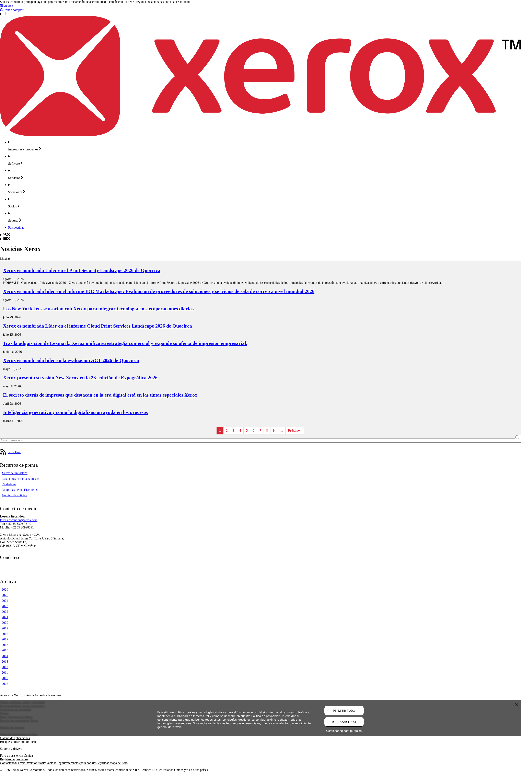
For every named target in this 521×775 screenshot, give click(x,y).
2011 (5, 672)
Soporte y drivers (11, 748)
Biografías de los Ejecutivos (19, 489)
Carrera (20, 763)
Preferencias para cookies (80, 763)
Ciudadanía (9, 484)
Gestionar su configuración (344, 730)
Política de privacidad (265, 715)
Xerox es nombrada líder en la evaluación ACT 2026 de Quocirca (71, 360)
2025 (5, 595)
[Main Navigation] (260, 239)
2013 (5, 661)
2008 (5, 683)
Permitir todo (344, 710)
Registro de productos (14, 759)
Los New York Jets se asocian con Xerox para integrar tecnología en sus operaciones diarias (98, 308)
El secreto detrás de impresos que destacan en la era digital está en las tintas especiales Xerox (100, 395)
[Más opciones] (260, 14)
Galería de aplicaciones (15, 738)
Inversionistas (34, 763)
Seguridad (102, 763)
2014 (5, 656)
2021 (5, 617)
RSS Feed (14, 452)
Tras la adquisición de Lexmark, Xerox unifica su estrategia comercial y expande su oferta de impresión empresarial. (125, 343)
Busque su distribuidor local (18, 741)
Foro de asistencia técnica (16, 755)
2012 (5, 667)
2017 (5, 639)
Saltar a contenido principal (17, 1)
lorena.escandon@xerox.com (18, 520)
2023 (5, 606)
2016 (5, 645)
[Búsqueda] (260, 235)
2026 (5, 589)
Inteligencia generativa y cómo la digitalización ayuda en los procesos (75, 412)
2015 (5, 650)
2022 (5, 611)
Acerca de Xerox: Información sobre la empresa (30, 695)
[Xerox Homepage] (260, 135)
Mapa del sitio (118, 763)
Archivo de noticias (14, 495)
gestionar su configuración (256, 719)
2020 (5, 622)
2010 (5, 678)
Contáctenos (8, 763)
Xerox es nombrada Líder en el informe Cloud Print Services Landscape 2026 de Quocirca (97, 326)
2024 (5, 600)
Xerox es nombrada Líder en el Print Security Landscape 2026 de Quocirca (81, 270)
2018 (5, 634)
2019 (5, 628)
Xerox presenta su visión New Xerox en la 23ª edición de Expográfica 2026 (80, 377)
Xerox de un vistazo (14, 473)
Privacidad (50, 763)
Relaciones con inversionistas (20, 478)
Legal (60, 763)
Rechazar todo (344, 721)
